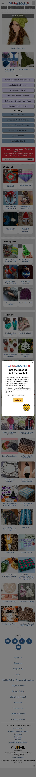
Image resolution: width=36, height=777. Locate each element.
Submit (18, 400)
